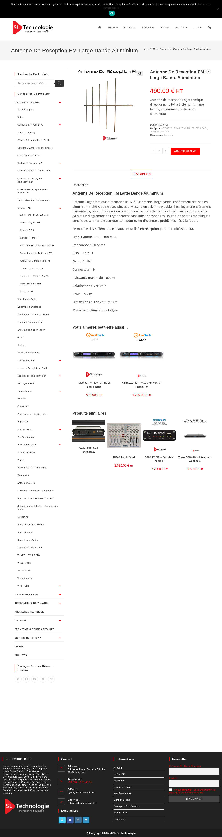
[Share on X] (18, 679)
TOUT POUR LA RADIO (174, 128)
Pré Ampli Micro (26, 437)
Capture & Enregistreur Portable (35, 148)
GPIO (20, 337)
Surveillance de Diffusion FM (36, 253)
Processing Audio (27, 444)
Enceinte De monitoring (30, 322)
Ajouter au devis (185, 151)
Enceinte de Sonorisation (31, 330)
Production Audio (26, 452)
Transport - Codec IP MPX (34, 276)
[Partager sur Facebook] (26, 679)
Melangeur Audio (26, 383)
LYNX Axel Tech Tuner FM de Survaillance (94, 384)
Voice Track (23, 570)
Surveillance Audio (27, 540)
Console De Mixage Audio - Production (32, 191)
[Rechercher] (59, 83)
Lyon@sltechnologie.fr (81, 792)
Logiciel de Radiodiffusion (31, 376)
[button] (140, 73)
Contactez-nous (122, 787)
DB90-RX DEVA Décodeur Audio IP (159, 459)
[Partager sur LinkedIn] (43, 679)
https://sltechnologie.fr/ (82, 803)
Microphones (24, 391)
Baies (20, 117)
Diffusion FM (24, 208)
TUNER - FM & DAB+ (197, 128)
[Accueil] (145, 49)
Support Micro (25, 532)
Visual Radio (24, 563)
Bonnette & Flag (26, 132)
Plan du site (120, 812)
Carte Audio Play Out (28, 155)
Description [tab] (142, 174)
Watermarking (25, 578)
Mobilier (21, 399)
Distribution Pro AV (28, 638)
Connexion (119, 819)
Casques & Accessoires (30, 125)
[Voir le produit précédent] (203, 71)
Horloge (21, 345)
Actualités (119, 780)
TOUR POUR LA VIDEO (27, 594)
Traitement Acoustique (29, 547)
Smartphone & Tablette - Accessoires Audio (37, 508)
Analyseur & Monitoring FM (35, 261)
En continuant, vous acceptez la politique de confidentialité (192, 791)
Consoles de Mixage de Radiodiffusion (30, 180)
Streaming (23, 517)
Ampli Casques (25, 109)
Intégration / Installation (32, 603)
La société (119, 774)
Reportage (23, 475)
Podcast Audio (25, 429)
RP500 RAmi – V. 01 (124, 457)
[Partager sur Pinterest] (34, 679)
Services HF (26, 291)
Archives (21, 655)
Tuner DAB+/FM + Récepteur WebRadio (194, 459)
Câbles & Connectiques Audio (33, 140)
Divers (19, 646)
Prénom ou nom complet (185, 766)
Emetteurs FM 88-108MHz (34, 215)
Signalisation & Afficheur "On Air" (35, 498)
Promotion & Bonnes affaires (34, 629)
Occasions (23, 406)
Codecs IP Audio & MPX (30, 163)
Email (172, 777)
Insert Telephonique (28, 353)
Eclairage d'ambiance (29, 307)
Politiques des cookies (126, 806)
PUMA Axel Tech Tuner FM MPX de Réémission (141, 384)
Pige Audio (23, 422)
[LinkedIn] (86, 820)
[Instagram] (78, 820)
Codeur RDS (27, 230)
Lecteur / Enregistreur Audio (32, 368)
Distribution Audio (27, 299)
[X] (62, 820)
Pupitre (21, 460)
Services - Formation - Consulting (35, 491)
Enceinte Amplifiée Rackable (33, 314)
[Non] (217, 9)
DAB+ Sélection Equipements (33, 200)
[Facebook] (70, 820)
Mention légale (122, 800)
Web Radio (23, 586)
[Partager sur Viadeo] (51, 679)
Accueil (118, 767)
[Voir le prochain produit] (208, 71)
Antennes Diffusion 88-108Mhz (37, 245)
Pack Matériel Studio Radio (32, 414)
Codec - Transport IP (31, 268)
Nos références (122, 793)
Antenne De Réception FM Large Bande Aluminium (185, 49)
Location (21, 620)
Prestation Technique (29, 612)
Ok (111, 13)
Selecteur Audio (26, 483)
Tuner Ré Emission (159, 131)
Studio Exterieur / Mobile (31, 524)
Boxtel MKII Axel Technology (88, 449)
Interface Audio (25, 360)
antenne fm (167, 134)
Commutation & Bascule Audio (34, 171)
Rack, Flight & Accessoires (32, 468)
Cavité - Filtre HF (29, 238)
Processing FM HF (30, 222)
